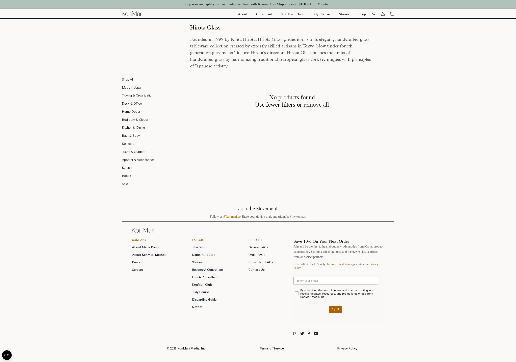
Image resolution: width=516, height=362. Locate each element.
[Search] (374, 13)
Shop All (127, 79)
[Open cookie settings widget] (7, 355)
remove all (316, 104)
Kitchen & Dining (133, 127)
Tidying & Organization (137, 95)
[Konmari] (143, 231)
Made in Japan (132, 87)
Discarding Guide (204, 299)
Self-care (128, 144)
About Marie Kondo (146, 247)
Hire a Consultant (205, 277)
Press (136, 262)
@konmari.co (232, 216)
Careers (137, 270)
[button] (392, 13)
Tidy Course (200, 292)
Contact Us (257, 270)
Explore (198, 240)
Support (255, 240)
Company (139, 240)
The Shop (199, 247)
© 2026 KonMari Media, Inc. (186, 348)
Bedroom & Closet (135, 120)
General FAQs (258, 247)
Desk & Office (132, 103)
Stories (197, 262)
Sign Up (335, 309)
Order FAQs (257, 255)
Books (126, 176)
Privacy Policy (347, 348)
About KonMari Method (149, 255)
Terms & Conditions (338, 264)
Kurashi (127, 168)
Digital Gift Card (203, 255)
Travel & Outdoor (134, 152)
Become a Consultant (207, 270)
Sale (125, 184)
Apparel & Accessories (138, 160)
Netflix (197, 307)
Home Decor (131, 111)
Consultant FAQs (261, 262)
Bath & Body (131, 135)
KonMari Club (202, 284)
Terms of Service (272, 348)
